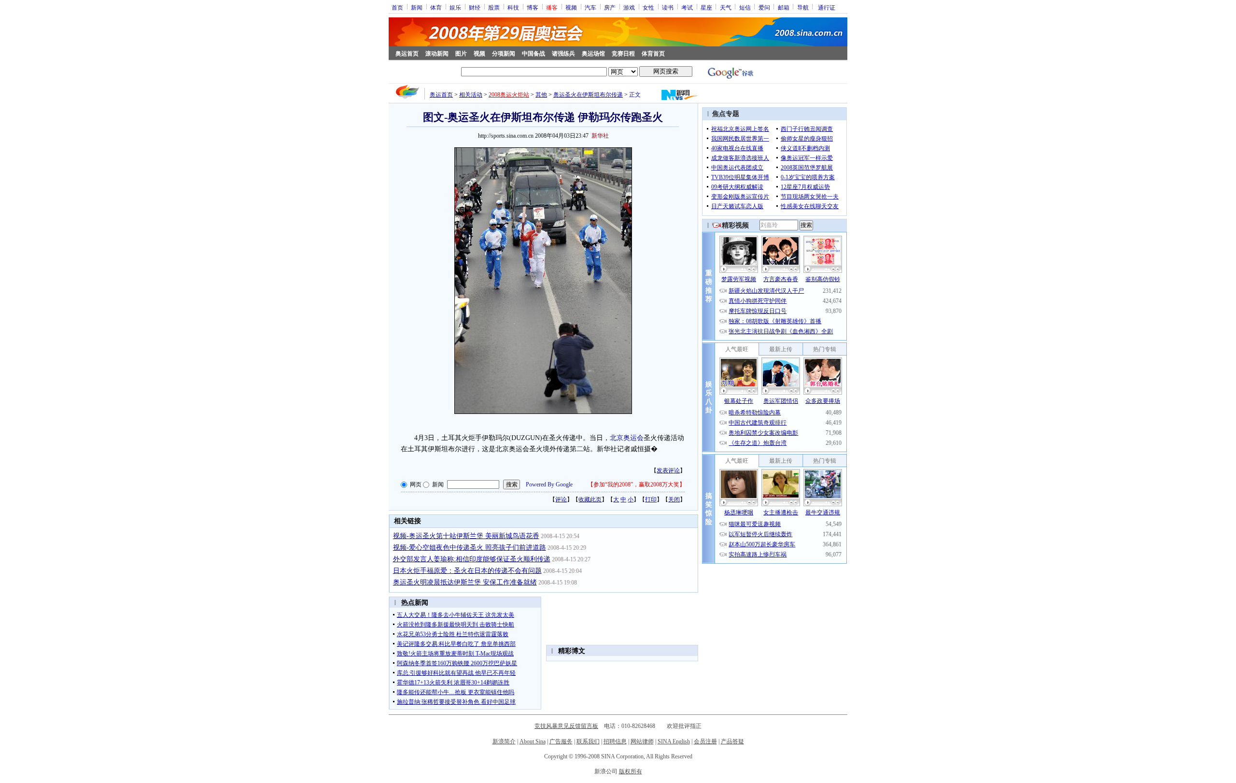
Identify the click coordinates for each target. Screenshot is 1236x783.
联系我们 (588, 741)
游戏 (629, 7)
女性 (648, 7)
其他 (541, 94)
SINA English (674, 741)
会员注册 (705, 741)
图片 (461, 53)
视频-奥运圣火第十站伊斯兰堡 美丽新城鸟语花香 (466, 536)
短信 (745, 7)
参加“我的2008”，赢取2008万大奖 (636, 484)
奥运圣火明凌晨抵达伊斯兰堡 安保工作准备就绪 (465, 582)
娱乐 (455, 7)
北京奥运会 (627, 437)
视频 (571, 7)
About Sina (533, 741)
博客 (532, 7)
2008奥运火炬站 (509, 94)
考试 (687, 7)
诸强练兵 (563, 53)
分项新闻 (503, 53)
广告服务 (561, 741)
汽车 (590, 7)
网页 (415, 484)
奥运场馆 (593, 53)
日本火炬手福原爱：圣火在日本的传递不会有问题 (467, 570)
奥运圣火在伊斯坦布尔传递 (588, 94)
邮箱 (783, 7)
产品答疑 (732, 741)
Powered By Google (549, 484)
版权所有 (630, 771)
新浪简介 (504, 741)
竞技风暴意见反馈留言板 (566, 726)
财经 (474, 7)
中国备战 (533, 53)
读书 (668, 7)
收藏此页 (590, 499)
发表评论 (668, 470)
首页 (397, 7)
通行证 (826, 7)
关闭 (674, 499)
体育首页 (653, 53)
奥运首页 (407, 53)
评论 (561, 499)
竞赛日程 (623, 53)
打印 (651, 499)
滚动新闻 (437, 53)
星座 (706, 7)
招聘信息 (615, 741)
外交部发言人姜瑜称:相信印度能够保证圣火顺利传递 (471, 559)
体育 (436, 7)
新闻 (416, 7)
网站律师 (642, 741)
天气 (725, 7)
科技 (513, 7)
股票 (494, 7)
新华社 (600, 135)
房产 (610, 7)
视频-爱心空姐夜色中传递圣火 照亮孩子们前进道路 (469, 547)
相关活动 (470, 94)
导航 (803, 7)
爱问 (764, 7)
